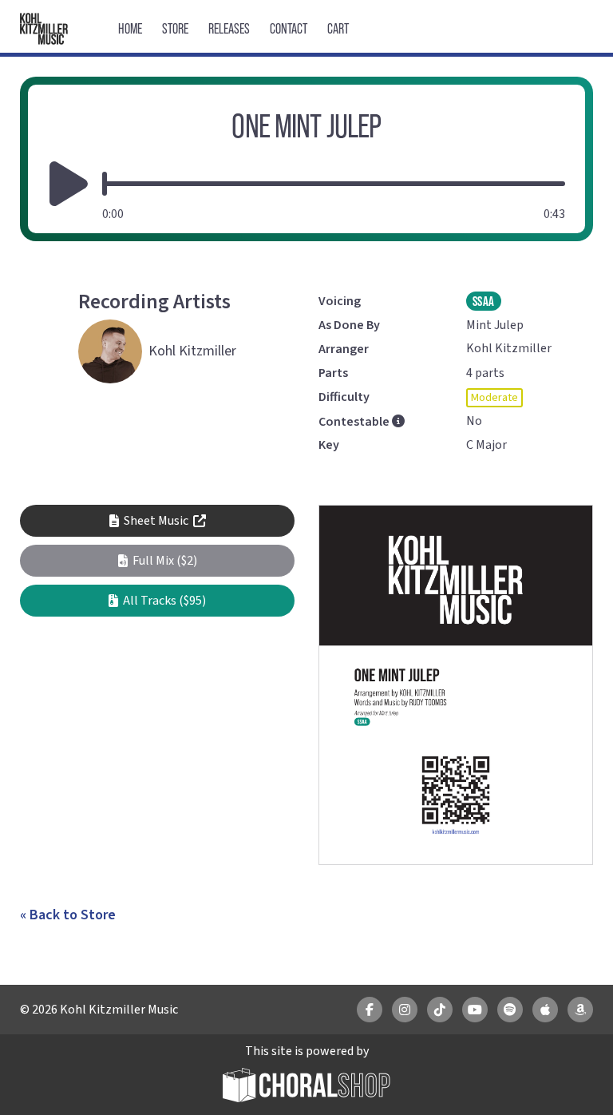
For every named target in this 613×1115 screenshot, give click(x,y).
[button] (157, 561)
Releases (229, 28)
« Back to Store (68, 915)
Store (175, 28)
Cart (338, 28)
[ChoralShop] (306, 1087)
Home (130, 28)
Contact (288, 28)
